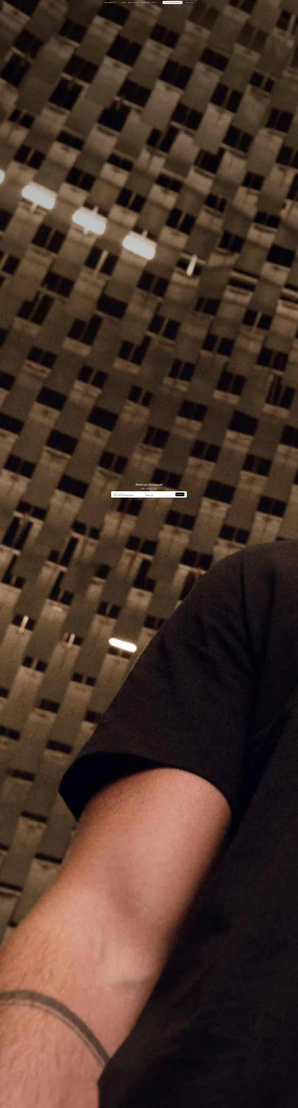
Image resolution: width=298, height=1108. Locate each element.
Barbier (130, 2)
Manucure (136, 2)
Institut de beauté (145, 2)
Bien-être (154, 2)
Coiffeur (124, 2)
